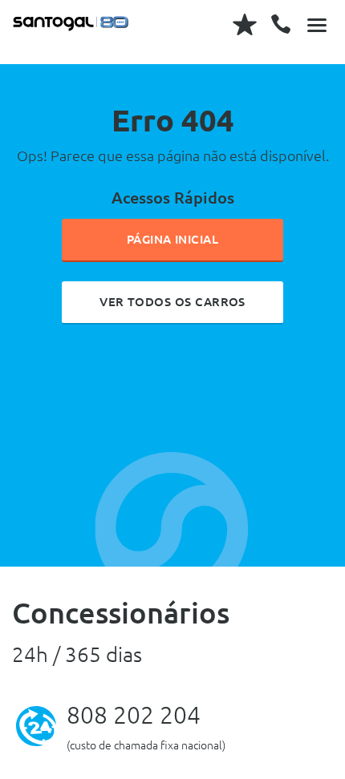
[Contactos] (281, 24)
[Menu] (317, 24)
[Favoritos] (245, 24)
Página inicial (173, 239)
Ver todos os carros (172, 302)
